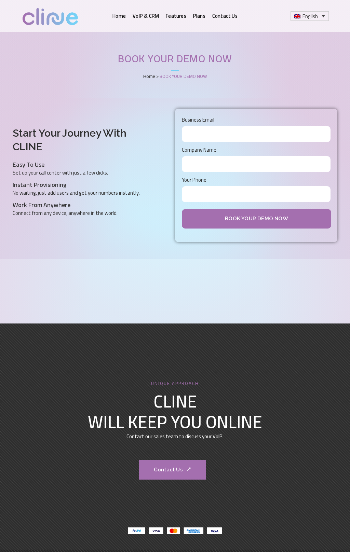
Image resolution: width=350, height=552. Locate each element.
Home (149, 76)
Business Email (198, 120)
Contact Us (168, 470)
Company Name (199, 150)
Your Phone (194, 180)
